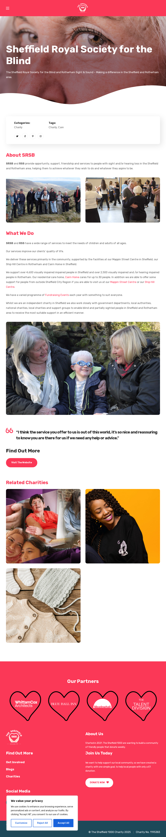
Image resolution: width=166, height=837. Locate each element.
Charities (13, 776)
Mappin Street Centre (123, 282)
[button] (21, 462)
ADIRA (99, 551)
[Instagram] (40, 136)
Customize (21, 823)
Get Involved (15, 762)
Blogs (10, 769)
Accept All (63, 823)
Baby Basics (25, 630)
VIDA (18, 551)
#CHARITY (99, 556)
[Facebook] (25, 136)
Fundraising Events (57, 295)
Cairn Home (72, 277)
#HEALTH (19, 556)
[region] (42, 813)
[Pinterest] (33, 136)
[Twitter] (17, 136)
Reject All (42, 823)
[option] (25, 705)
